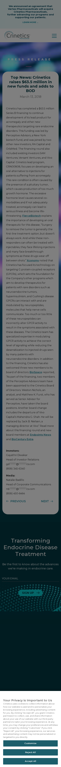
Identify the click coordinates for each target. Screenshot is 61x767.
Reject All (30, 752)
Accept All (30, 761)
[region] (30, 729)
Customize (30, 743)
